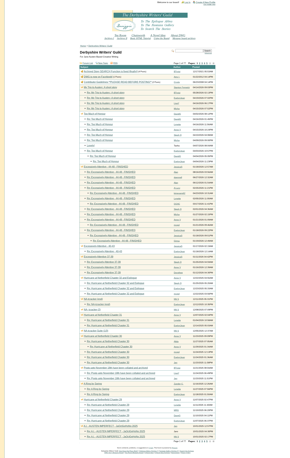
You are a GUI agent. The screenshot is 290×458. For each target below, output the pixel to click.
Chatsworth (138, 35)
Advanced (208, 53)
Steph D (178, 135)
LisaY (176, 103)
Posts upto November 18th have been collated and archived (116, 368)
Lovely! (91, 145)
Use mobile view (209, 4)
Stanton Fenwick (182, 87)
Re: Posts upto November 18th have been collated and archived (121, 373)
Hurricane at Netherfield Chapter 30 (103, 336)
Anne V (177, 130)
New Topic (103, 63)
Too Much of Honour (94, 113)
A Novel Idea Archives (162, 452)
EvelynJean (179, 98)
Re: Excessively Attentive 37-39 (104, 262)
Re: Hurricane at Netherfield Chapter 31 (108, 320)
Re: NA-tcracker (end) (98, 304)
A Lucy (177, 188)
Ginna (177, 241)
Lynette (177, 124)
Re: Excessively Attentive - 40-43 (104, 251)
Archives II (122, 38)
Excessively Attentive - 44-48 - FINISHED (106, 166)
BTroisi (177, 71)
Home (83, 46)
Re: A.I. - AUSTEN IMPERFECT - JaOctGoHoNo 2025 (116, 431)
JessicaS (178, 167)
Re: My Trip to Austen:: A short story (105, 92)
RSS (115, 63)
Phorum (174, 448)
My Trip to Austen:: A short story (100, 87)
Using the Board (161, 38)
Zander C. (179, 384)
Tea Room (120, 35)
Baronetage (175, 452)
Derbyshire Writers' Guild (100, 46)
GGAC (177, 204)
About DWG (178, 35)
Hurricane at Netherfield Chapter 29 (103, 399)
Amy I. (177, 77)
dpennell (178, 177)
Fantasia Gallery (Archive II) (169, 451)
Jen (175, 363)
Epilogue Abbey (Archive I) (149, 451)
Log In (187, 2)
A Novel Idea (158, 35)
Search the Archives (187, 451)
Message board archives (183, 38)
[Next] (210, 63)
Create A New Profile (205, 2)
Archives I (109, 38)
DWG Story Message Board (114, 452)
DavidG (177, 114)
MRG (176, 410)
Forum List (88, 63)
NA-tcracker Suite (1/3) (96, 330)
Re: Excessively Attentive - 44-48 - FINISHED (111, 172)
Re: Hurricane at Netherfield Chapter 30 (108, 341)
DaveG (177, 415)
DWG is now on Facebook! (98, 76)
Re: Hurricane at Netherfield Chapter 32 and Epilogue (115, 283)
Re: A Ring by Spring (98, 389)
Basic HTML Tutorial (140, 38)
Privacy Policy (185, 452)
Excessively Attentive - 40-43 (99, 246)
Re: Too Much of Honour (100, 119)
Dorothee (178, 273)
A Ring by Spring (93, 383)
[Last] (213, 63)
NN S (176, 299)
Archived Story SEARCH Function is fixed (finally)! (111, 71)
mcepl (177, 225)
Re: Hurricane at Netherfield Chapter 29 (108, 405)
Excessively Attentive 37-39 (98, 256)
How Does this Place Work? (128, 451)
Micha (177, 109)
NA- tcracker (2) (92, 309)
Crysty (177, 82)
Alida (176, 341)
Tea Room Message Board (134, 452)
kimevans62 (179, 193)
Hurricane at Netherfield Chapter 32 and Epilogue (110, 278)
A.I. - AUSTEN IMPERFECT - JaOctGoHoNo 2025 (111, 426)
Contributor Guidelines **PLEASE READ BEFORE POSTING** (118, 82)
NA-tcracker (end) (93, 299)
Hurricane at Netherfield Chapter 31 (103, 315)
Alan (176, 172)
